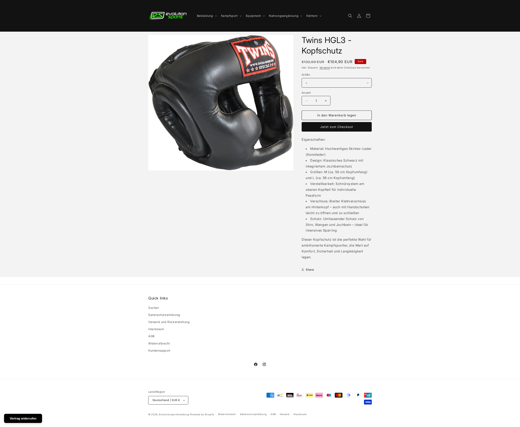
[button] (207, 16)
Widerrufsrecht (159, 343)
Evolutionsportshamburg (174, 414)
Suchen (153, 307)
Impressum (156, 329)
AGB (151, 336)
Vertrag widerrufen (23, 418)
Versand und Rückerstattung (169, 322)
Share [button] (310, 269)
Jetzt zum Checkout (336, 127)
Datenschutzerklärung (164, 314)
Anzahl (306, 92)
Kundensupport (159, 350)
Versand (325, 67)
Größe (306, 74)
